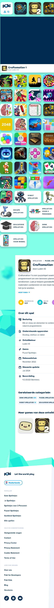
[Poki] (6, 6)
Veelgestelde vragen (13, 533)
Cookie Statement (11, 553)
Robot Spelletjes (27, 402)
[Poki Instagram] (13, 598)
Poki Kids (8, 580)
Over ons (8, 570)
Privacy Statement (12, 548)
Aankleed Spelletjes (12, 516)
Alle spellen (9, 521)
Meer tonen (23, 292)
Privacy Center (10, 543)
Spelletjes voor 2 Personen (15, 506)
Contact (7, 538)
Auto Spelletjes (10, 496)
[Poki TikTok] (6, 598)
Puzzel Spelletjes (11, 511)
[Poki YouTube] (20, 598)
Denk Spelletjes (27, 398)
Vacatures (8, 590)
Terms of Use (9, 558)
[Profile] (4, 12)
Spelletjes (37, 261)
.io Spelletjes (9, 501)
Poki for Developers (12, 575)
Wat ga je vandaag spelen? (8, 12)
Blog (6, 585)
